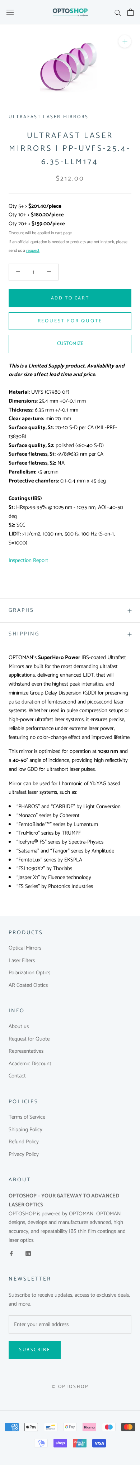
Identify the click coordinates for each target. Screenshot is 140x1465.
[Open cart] (130, 12)
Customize (70, 344)
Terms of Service (27, 1117)
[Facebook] (11, 1253)
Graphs (21, 610)
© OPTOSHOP (70, 1386)
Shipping (24, 633)
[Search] (118, 12)
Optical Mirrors (25, 948)
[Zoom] (124, 41)
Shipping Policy (25, 1130)
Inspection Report (28, 560)
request (32, 250)
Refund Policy (24, 1142)
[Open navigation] (10, 12)
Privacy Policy (24, 1155)
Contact (17, 1076)
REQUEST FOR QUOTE (70, 321)
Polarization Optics (29, 973)
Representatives (26, 1051)
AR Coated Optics (28, 985)
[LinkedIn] (28, 1253)
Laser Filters (22, 961)
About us (19, 1027)
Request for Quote (29, 1039)
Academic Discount (30, 1064)
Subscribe (34, 1350)
